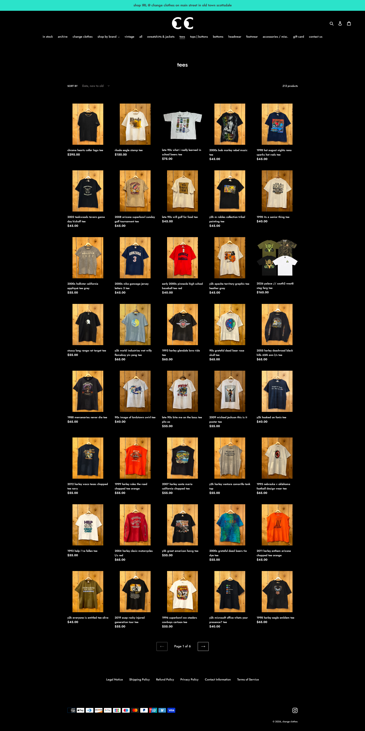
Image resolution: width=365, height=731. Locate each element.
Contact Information (218, 679)
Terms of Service (248, 679)
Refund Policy (165, 679)
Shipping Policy (139, 679)
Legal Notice (114, 679)
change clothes (290, 721)
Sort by (72, 86)
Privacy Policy (189, 679)
